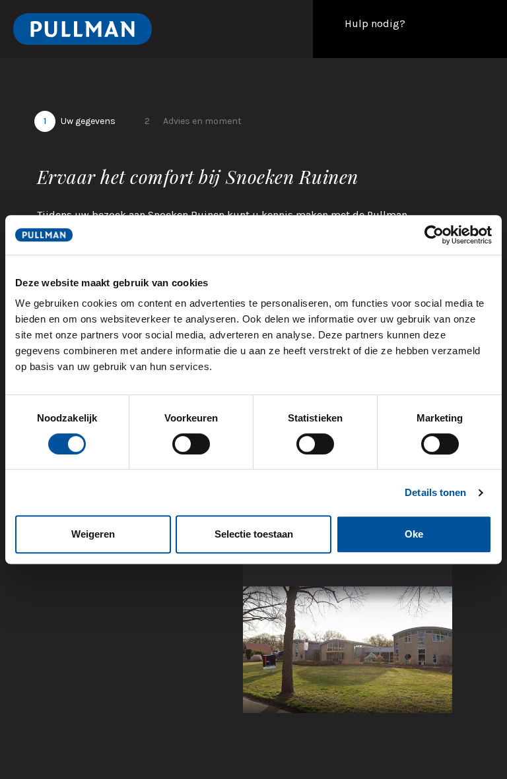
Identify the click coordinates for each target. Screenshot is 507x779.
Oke (414, 534)
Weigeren (93, 534)
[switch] (191, 443)
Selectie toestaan (254, 534)
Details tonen (435, 492)
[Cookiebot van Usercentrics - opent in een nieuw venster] (434, 235)
